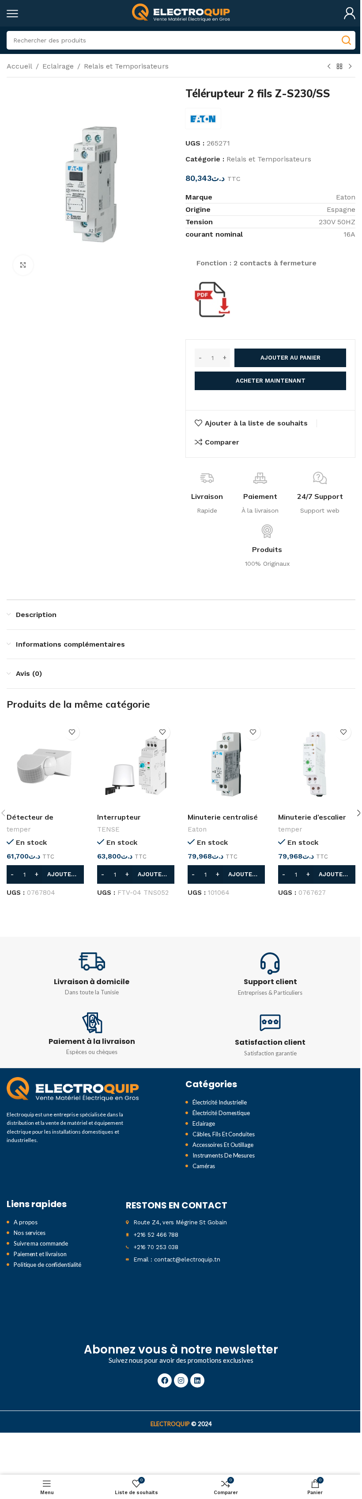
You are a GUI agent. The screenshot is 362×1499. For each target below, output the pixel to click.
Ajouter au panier (290, 357)
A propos (26, 1222)
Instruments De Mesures (223, 1155)
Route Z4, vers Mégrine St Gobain (180, 1222)
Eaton (197, 829)
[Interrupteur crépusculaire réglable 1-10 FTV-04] (135, 764)
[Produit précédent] (329, 66)
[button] (45, 874)
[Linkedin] (197, 1380)
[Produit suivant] (350, 66)
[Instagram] (181, 1380)
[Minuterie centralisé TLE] (226, 764)
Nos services (29, 1232)
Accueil (19, 66)
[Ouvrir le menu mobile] (12, 13)
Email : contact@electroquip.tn (176, 1259)
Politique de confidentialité (47, 1264)
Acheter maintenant (270, 380)
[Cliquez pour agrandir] (23, 265)
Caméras (203, 1165)
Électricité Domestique (221, 1112)
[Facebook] (165, 1380)
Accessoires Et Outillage (222, 1144)
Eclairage (58, 66)
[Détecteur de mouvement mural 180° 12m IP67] (45, 764)
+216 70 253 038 (156, 1247)
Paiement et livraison (40, 1253)
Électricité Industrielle (219, 1102)
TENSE (108, 829)
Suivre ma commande (41, 1243)
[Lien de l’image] (73, 1089)
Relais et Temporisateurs (126, 66)
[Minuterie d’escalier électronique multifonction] (316, 764)
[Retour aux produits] (339, 66)
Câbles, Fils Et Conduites (223, 1134)
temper (19, 829)
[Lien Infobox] (92, 972)
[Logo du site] (181, 12)
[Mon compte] (349, 13)
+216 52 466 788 (156, 1234)
